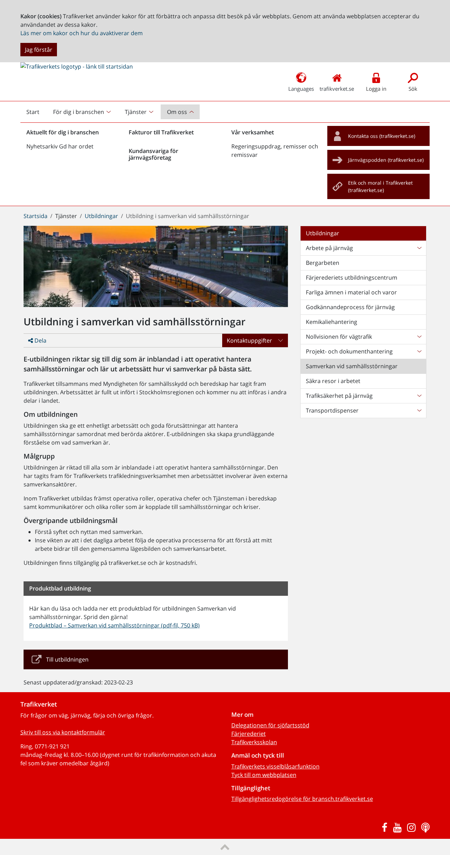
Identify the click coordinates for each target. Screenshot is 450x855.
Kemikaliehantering (331, 322)
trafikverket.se (337, 88)
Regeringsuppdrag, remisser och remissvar (274, 150)
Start (36, 113)
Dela (39, 340)
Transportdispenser (332, 410)
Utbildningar (101, 216)
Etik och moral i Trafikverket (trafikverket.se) (380, 186)
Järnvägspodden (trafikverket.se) (386, 160)
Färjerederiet (248, 734)
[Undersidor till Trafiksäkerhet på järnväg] (419, 395)
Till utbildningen (67, 659)
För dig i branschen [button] (78, 112)
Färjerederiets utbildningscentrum (351, 277)
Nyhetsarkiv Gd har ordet (60, 146)
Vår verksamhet (252, 132)
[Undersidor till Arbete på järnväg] (419, 248)
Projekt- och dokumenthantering (349, 351)
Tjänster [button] (136, 112)
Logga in (376, 88)
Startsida (35, 216)
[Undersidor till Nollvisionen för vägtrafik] (419, 336)
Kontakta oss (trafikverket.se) (381, 136)
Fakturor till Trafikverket (161, 132)
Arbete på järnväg (329, 248)
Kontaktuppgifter (249, 340)
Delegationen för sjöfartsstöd (270, 725)
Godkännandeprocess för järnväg (350, 307)
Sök (413, 88)
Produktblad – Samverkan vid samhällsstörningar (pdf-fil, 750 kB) (114, 625)
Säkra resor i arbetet (333, 381)
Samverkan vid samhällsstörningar (352, 366)
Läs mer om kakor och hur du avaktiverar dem (81, 33)
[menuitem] (82, 111)
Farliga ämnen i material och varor (351, 292)
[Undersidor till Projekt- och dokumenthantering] (419, 351)
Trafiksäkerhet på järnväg (339, 396)
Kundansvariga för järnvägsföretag (153, 154)
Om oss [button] (177, 112)
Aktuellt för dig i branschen (62, 132)
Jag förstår (38, 49)
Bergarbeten (322, 263)
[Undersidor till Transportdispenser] (419, 410)
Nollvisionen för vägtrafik (339, 336)
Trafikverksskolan (254, 742)
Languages (301, 88)
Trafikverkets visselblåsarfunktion (275, 766)
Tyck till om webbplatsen (263, 775)
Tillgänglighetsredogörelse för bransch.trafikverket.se (302, 799)
